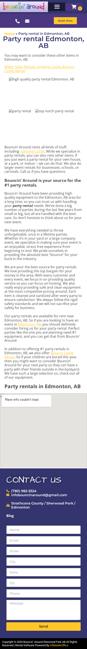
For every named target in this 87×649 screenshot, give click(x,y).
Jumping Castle (49, 67)
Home (9, 34)
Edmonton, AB (29, 324)
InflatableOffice (59, 645)
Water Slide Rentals (19, 67)
